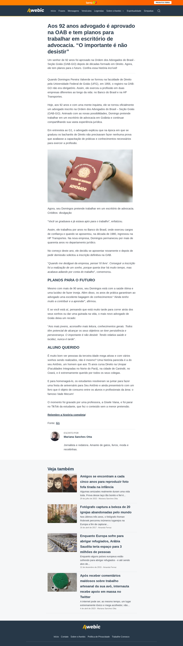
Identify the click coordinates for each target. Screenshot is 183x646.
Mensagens (73, 11)
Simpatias (148, 11)
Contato (64, 637)
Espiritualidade (134, 11)
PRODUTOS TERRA (163, 2)
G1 (58, 423)
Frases (62, 11)
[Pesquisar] (159, 11)
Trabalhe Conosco (120, 637)
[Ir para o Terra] (91, 2)
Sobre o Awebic (113, 11)
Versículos (87, 11)
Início (53, 11)
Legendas (99, 11)
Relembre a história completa (66, 414)
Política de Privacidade (99, 637)
